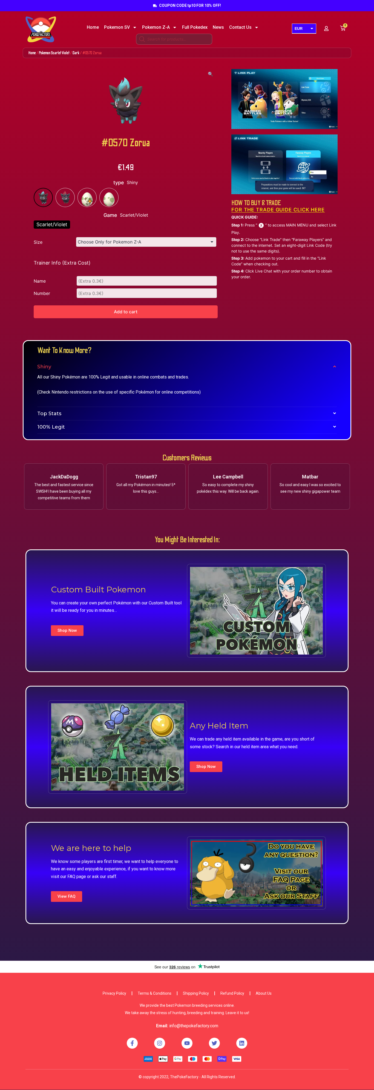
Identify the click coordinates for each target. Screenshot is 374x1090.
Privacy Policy (114, 993)
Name (40, 281)
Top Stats (49, 414)
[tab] (187, 366)
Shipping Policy (196, 993)
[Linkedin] (241, 1043)
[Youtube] (187, 1043)
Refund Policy (232, 993)
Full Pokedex (195, 27)
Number (42, 293)
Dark (76, 52)
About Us (264, 993)
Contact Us (240, 27)
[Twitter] (214, 1043)
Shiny (44, 367)
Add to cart (125, 311)
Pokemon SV (117, 27)
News (218, 27)
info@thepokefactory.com (193, 1025)
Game (110, 215)
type (118, 182)
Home (93, 27)
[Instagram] (159, 1043)
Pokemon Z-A (156, 27)
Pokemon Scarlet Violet (54, 52)
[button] (67, 630)
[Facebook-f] (132, 1043)
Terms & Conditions (154, 993)
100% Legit (51, 427)
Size (38, 242)
